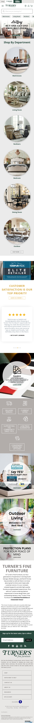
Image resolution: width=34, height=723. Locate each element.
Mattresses (6, 16)
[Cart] (31, 6)
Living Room (16, 16)
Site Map (16, 708)
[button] (2, 6)
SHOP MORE (17, 252)
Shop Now (17, 488)
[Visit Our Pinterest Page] (13, 646)
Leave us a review (17, 298)
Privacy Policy (10, 708)
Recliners (26, 16)
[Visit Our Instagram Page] (21, 646)
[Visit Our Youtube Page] (17, 646)
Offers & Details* (23, 708)
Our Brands (4, 712)
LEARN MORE (17, 557)
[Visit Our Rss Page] (25, 646)
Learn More (17, 385)
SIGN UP (28, 640)
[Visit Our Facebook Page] (8, 646)
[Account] (28, 6)
